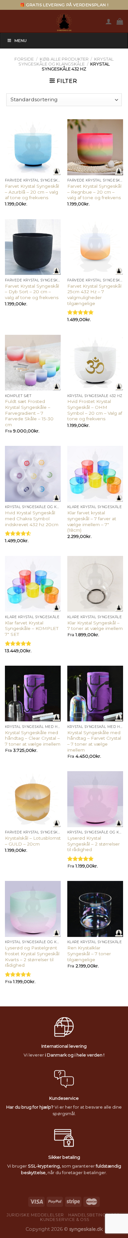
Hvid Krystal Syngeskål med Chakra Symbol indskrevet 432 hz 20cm (31, 518)
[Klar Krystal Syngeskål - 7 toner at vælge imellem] (95, 584)
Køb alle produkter (64, 59)
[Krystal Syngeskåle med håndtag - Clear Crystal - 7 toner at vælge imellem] (33, 693)
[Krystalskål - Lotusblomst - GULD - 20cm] (33, 799)
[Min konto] (108, 21)
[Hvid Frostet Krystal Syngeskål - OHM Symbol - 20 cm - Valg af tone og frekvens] (95, 362)
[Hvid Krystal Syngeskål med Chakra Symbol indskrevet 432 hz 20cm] (33, 474)
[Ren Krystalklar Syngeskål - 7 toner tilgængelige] (95, 909)
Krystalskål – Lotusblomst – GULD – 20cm (33, 841)
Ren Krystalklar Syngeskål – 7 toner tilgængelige (89, 953)
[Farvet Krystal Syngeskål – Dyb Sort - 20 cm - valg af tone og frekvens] (33, 247)
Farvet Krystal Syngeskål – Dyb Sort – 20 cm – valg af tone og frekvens (32, 291)
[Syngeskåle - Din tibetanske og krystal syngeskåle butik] (64, 21)
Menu (20, 40)
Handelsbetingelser (94, 1214)
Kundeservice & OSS (65, 1219)
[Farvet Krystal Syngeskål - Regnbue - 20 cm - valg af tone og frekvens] (95, 147)
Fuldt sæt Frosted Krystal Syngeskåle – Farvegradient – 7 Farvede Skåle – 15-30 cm (29, 413)
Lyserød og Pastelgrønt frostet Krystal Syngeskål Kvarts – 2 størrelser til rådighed (32, 956)
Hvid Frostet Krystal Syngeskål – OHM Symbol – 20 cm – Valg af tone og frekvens (94, 410)
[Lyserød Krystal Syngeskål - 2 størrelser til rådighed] (95, 799)
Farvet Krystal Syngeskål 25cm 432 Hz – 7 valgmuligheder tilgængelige (94, 294)
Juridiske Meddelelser (35, 1214)
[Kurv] (120, 21)
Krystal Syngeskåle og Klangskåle (66, 62)
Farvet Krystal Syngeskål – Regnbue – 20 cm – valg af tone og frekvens (94, 191)
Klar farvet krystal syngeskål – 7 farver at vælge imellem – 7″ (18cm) (91, 521)
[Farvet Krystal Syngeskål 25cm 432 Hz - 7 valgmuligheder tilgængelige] (95, 247)
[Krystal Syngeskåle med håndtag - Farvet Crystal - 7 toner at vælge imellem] (95, 693)
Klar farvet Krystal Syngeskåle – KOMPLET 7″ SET (31, 628)
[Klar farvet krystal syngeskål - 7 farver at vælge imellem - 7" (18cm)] (95, 474)
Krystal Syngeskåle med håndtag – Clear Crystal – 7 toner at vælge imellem (32, 738)
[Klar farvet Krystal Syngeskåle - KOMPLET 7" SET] (33, 584)
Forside (24, 59)
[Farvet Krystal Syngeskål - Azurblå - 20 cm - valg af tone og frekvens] (33, 147)
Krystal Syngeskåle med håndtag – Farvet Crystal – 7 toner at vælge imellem (94, 741)
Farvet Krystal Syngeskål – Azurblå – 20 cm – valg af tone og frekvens (32, 191)
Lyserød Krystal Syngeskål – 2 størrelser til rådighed (93, 843)
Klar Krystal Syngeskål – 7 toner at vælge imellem (95, 625)
